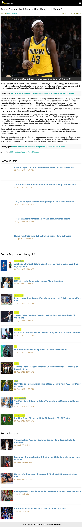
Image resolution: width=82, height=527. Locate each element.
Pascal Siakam (33, 152)
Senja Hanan (12, 13)
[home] (7, 4)
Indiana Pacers (21, 152)
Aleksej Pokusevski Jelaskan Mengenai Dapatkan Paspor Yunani (38, 147)
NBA (12, 152)
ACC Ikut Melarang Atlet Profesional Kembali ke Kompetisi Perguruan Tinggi (42, 93)
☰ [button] (80, 2)
